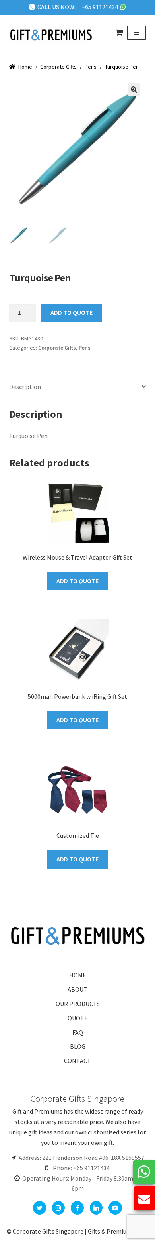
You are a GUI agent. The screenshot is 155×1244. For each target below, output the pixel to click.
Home (25, 66)
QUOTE (78, 1018)
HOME (77, 975)
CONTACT (77, 1061)
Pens (91, 66)
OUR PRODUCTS (78, 1004)
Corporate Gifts (58, 66)
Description (25, 387)
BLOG (77, 1046)
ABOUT (77, 989)
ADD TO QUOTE (71, 312)
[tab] (77, 387)
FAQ (77, 1032)
